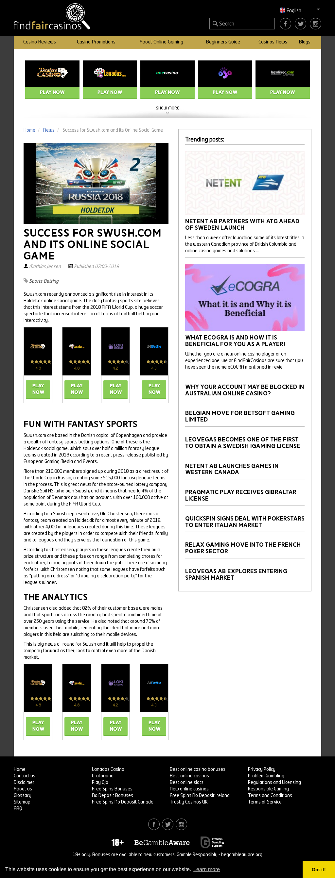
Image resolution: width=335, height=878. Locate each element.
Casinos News (272, 42)
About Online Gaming (161, 42)
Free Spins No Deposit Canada (122, 802)
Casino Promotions (96, 42)
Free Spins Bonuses (112, 789)
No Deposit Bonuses (112, 795)
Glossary (22, 795)
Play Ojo (100, 782)
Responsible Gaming (268, 789)
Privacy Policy (261, 769)
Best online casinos (189, 776)
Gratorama (103, 776)
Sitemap (22, 802)
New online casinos (189, 789)
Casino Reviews (39, 42)
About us (23, 789)
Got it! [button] (319, 869)
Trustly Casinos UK (189, 802)
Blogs (304, 42)
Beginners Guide (223, 42)
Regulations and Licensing (274, 782)
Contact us (24, 776)
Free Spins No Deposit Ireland (200, 795)
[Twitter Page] (300, 23)
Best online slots (186, 782)
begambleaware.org (241, 855)
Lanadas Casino (108, 769)
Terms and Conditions (270, 795)
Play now (52, 92)
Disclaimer (24, 782)
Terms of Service (265, 802)
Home (20, 769)
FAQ (18, 808)
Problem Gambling (266, 776)
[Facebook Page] (285, 23)
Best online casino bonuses (197, 769)
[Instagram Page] (315, 23)
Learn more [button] (206, 869)
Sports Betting (44, 281)
